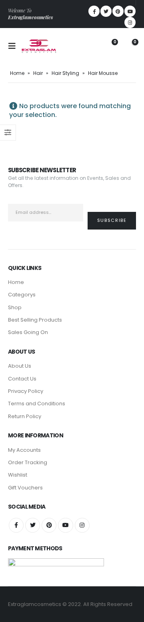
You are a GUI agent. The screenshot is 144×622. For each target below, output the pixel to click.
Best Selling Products (35, 320)
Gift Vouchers (25, 487)
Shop (15, 307)
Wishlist (17, 475)
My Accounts (24, 450)
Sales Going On (28, 332)
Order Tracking (27, 462)
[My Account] (89, 46)
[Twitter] (106, 11)
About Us (19, 366)
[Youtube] (130, 11)
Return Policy (24, 416)
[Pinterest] (118, 11)
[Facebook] (94, 11)
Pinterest (49, 525)
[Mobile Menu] (14, 46)
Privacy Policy (25, 391)
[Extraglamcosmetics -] (39, 46)
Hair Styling (65, 73)
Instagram (82, 525)
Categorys (22, 294)
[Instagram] (130, 22)
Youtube (65, 525)
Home (17, 73)
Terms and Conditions (36, 403)
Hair (38, 73)
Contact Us (22, 378)
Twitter (32, 525)
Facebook (16, 525)
